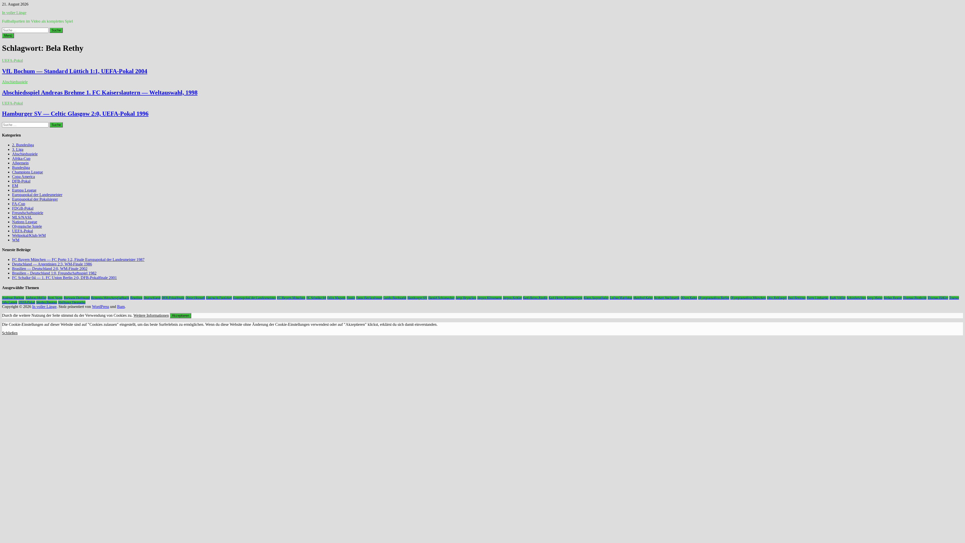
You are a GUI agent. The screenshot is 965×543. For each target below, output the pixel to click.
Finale (351, 298)
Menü (8, 35)
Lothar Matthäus (621, 298)
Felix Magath (336, 298)
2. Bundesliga (23, 145)
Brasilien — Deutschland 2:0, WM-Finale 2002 (49, 268)
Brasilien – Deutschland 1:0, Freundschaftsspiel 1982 (54, 273)
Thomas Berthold (915, 298)
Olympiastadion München (748, 298)
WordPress (100, 306)
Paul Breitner (797, 298)
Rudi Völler (838, 298)
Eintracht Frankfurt (219, 298)
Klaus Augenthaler (596, 298)
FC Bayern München (291, 298)
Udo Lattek (9, 302)
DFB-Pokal (21, 181)
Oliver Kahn (689, 298)
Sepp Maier (875, 298)
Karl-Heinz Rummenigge (566, 298)
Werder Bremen (46, 302)
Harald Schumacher (441, 298)
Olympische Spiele (27, 226)
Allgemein (20, 163)
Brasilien (136, 298)
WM (15, 240)
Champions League (27, 172)
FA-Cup (18, 204)
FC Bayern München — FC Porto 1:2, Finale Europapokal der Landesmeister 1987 (78, 259)
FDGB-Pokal (22, 208)
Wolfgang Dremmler (71, 302)
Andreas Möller (35, 298)
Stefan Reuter (893, 298)
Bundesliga (21, 167)
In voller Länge (14, 13)
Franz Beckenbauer (369, 298)
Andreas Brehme (13, 298)
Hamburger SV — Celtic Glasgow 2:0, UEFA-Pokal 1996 (75, 113)
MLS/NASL (22, 217)
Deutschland (152, 298)
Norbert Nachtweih (667, 298)
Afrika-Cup (21, 158)
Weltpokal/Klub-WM (29, 235)
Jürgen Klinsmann (489, 298)
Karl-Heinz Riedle (535, 298)
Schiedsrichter (856, 298)
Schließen (10, 333)
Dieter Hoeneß (195, 298)
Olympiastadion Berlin (713, 298)
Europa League (24, 190)
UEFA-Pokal (12, 60)
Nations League (24, 222)
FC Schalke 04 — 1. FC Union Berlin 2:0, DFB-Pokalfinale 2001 (64, 278)
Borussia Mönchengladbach (110, 298)
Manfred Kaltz (643, 298)
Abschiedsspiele (15, 82)
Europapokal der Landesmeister (37, 195)
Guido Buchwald (394, 298)
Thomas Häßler (938, 298)
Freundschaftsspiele (27, 213)
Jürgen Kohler (512, 298)
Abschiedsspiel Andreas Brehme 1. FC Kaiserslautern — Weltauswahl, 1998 (100, 92)
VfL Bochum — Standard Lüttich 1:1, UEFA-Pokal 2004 (74, 71)
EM (15, 186)
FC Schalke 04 (316, 298)
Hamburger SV (417, 298)
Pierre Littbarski (818, 298)
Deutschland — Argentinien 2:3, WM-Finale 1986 (52, 264)
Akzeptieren (180, 316)
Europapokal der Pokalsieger (35, 199)
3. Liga (17, 149)
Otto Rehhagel (777, 298)
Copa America (23, 176)
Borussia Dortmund (77, 298)
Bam (121, 306)
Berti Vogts (55, 298)
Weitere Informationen (151, 315)
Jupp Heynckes (466, 298)
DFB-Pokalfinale (173, 298)
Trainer (954, 298)
